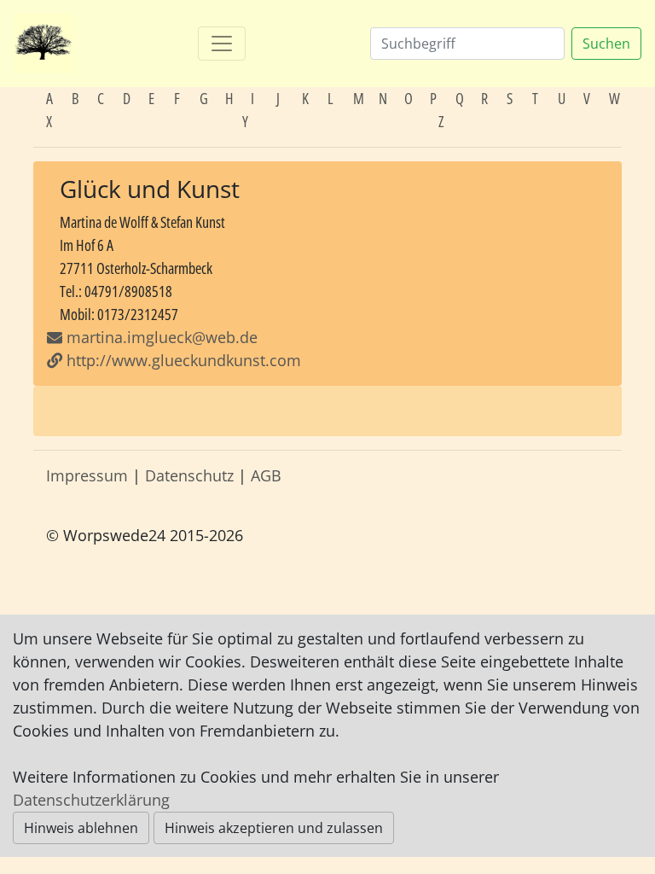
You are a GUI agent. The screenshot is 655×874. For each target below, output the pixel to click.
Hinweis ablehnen (81, 828)
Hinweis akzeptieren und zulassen (274, 828)
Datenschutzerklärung (91, 800)
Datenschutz (189, 475)
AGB (266, 475)
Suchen (606, 43)
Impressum (87, 475)
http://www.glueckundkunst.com (181, 360)
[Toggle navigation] (222, 43)
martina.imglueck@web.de (162, 337)
